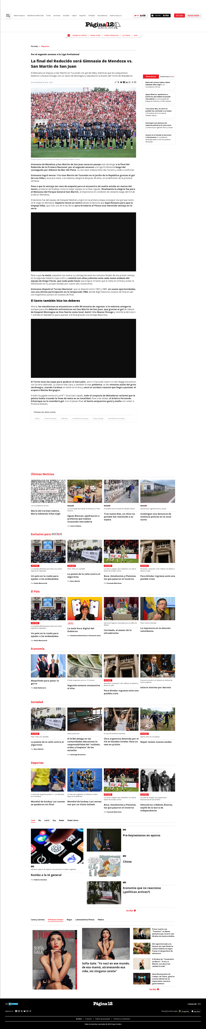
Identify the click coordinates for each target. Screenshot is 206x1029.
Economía (56, 16)
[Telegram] (30, 1011)
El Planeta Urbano (55, 919)
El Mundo (91, 16)
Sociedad (66, 16)
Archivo (79, 1019)
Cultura (74, 16)
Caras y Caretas (38, 919)
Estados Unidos (95, 35)
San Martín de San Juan (80, 418)
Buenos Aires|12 (116, 16)
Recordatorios (102, 16)
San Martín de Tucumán (116, 418)
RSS (199, 1004)
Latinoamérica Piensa (85, 919)
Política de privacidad (102, 1019)
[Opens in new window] (184, 1011)
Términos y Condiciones (121, 1019)
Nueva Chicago (98, 418)
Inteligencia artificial (80, 35)
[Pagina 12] (103, 25)
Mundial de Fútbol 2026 (35, 16)
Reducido (64, 418)
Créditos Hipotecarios (111, 35)
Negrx (69, 919)
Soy (54, 820)
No (40, 820)
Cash (33, 820)
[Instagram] (19, 1011)
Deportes (82, 16)
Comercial (192, 1004)
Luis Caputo (126, 35)
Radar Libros (73, 820)
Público (101, 919)
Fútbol (37, 418)
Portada (34, 46)
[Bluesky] (25, 1011)
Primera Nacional (50, 418)
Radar (61, 820)
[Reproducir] (152, 15)
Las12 (46, 820)
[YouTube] (27, 1011)
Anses (136, 35)
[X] (22, 1011)
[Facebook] (16, 1011)
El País (48, 16)
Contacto (88, 1019)
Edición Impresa (19, 16)
